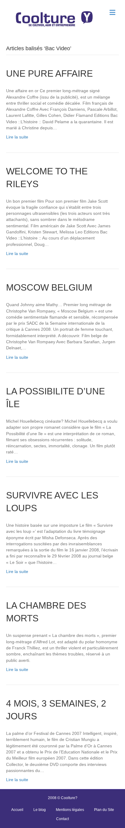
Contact (62, 819)
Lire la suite (17, 137)
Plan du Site (104, 810)
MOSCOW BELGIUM (49, 287)
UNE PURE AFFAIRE (49, 73)
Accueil (17, 810)
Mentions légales (70, 810)
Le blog (39, 810)
